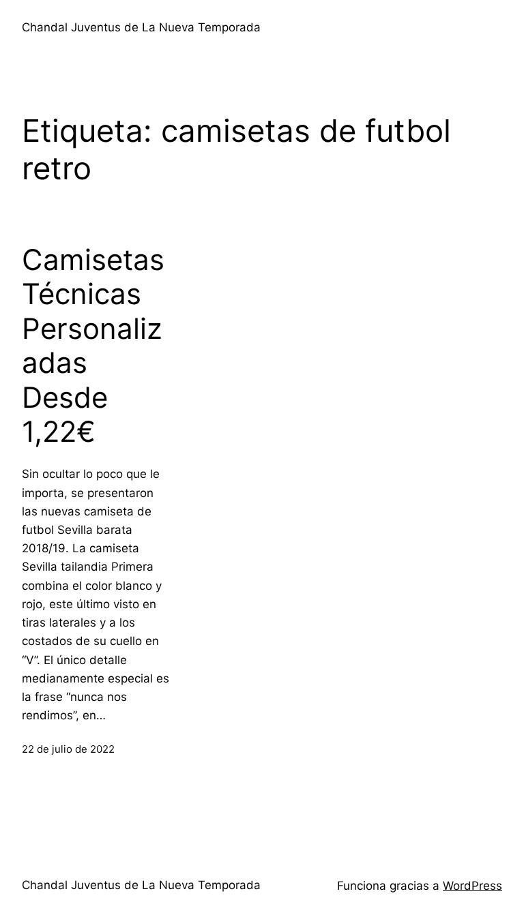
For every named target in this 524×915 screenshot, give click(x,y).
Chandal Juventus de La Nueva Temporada (141, 27)
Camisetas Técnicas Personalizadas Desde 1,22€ (93, 346)
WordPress (472, 885)
